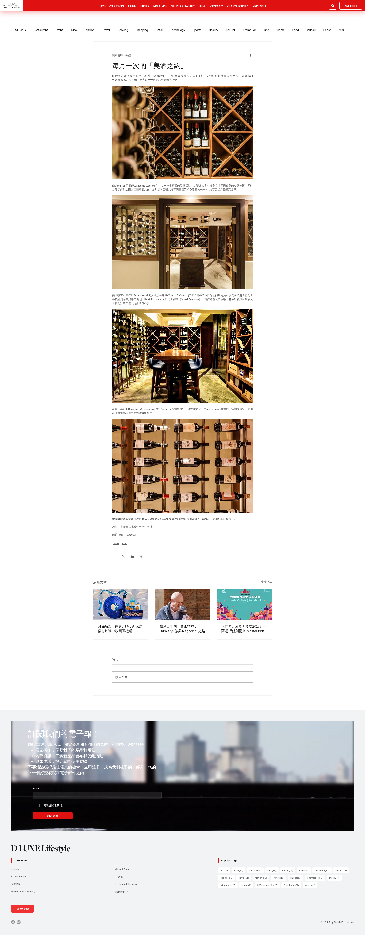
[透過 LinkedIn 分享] (132, 556)
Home (281, 30)
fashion (262, 877)
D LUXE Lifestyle (41, 848)
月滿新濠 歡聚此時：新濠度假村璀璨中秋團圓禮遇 (120, 628)
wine (239, 870)
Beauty (213, 30)
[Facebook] (13, 922)
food (273, 870)
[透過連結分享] (142, 556)
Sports (197, 30)
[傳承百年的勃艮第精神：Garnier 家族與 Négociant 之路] (182, 604)
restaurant (323, 870)
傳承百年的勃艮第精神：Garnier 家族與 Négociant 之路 (182, 628)
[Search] (332, 6)
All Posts (20, 30)
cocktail (228, 877)
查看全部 (266, 581)
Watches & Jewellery (23, 891)
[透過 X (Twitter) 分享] (123, 556)
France (279, 877)
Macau (311, 30)
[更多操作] (250, 55)
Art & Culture (18, 876)
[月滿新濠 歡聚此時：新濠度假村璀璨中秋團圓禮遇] (120, 604)
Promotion (249, 30)
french (288, 870)
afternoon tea (316, 877)
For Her (230, 30)
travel (245, 877)
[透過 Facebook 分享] (114, 556)
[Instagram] (19, 922)
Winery (311, 885)
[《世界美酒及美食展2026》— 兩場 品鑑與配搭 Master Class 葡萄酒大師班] (244, 604)
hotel (305, 870)
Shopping (142, 30)
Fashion (89, 30)
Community (121, 891)
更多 (342, 30)
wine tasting (229, 885)
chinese (296, 877)
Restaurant (40, 30)
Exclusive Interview (126, 884)
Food (295, 30)
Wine (74, 30)
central (342, 870)
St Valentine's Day (268, 885)
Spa (266, 30)
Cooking (122, 30)
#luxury (256, 870)
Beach (327, 30)
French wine (292, 885)
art (225, 870)
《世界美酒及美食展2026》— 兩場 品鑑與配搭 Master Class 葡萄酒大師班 (243, 628)
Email (36, 788)
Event (59, 30)
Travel (106, 30)
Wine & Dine (122, 869)
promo (247, 885)
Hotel (159, 30)
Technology (177, 30)
